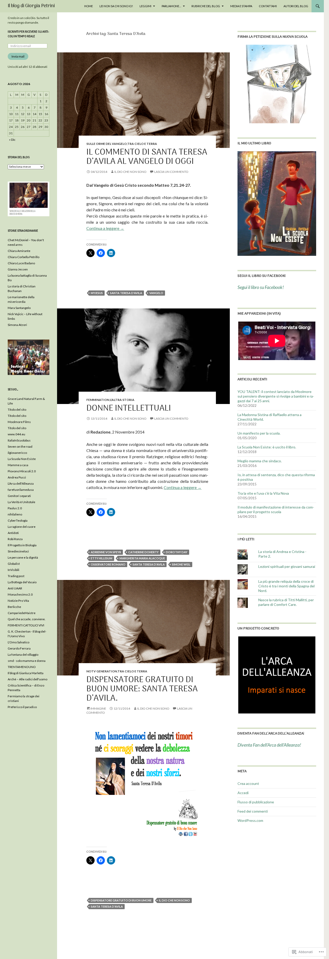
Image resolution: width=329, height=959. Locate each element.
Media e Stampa (241, 6)
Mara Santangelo (19, 308)
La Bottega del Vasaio (22, 582)
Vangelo (156, 293)
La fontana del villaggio (23, 654)
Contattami (268, 6)
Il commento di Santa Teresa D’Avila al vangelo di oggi (146, 157)
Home (88, 6)
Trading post (16, 576)
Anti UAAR (15, 588)
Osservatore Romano (108, 564)
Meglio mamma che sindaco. (259, 461)
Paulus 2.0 (15, 508)
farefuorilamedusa (21, 490)
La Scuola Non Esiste (22, 459)
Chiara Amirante (19, 251)
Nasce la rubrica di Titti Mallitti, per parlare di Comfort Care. (286, 602)
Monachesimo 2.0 (20, 594)
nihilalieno (15, 514)
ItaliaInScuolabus (19, 440)
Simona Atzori (17, 325)
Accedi (243, 793)
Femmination (97, 400)
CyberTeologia (18, 520)
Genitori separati (19, 496)
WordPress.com (250, 820)
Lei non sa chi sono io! (116, 6)
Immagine (98, 708)
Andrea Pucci (17, 477)
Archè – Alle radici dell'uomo (27, 679)
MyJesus (97, 293)
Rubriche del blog (205, 6)
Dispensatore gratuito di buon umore (121, 900)
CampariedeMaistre (21, 613)
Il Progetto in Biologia (22, 545)
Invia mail (18, 56)
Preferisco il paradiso (22, 707)
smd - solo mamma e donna (26, 661)
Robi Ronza (15, 539)
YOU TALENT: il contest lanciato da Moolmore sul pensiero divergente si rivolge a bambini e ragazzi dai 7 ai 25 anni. (275, 396)
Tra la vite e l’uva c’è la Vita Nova (263, 493)
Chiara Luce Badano (21, 263)
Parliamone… (171, 6)
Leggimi (145, 6)
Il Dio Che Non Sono (130, 172)
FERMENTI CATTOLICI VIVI (26, 625)
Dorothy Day (176, 552)
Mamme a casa (18, 465)
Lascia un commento (171, 172)
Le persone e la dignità (23, 557)
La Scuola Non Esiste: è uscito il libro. (266, 447)
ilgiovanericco (17, 453)
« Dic (12, 140)
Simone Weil (181, 564)
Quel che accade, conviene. (26, 619)
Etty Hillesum (101, 558)
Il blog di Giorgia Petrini (31, 6)
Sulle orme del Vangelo (106, 144)
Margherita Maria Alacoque (142, 558)
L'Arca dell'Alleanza (21, 483)
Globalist (14, 564)
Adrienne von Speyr (106, 552)
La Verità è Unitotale (21, 502)
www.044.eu (16, 434)
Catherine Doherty (143, 552)
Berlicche (14, 607)
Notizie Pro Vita (18, 601)
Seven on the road (20, 446)
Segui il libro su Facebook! (261, 276)
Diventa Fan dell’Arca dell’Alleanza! (270, 734)
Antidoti (13, 533)
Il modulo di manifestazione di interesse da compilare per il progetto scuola (275, 509)
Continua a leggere (105, 228)
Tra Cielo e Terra (142, 144)
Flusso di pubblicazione (255, 802)
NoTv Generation (101, 671)
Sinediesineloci (18, 551)
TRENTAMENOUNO (22, 667)
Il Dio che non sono (174, 900)
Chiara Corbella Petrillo (23, 257)
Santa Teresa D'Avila (126, 293)
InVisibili (13, 570)
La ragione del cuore (21, 527)
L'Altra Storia (122, 400)
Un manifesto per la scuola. (258, 433)
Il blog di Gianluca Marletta (25, 673)
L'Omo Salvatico (18, 642)
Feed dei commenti (252, 811)
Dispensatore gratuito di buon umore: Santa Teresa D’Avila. (142, 689)
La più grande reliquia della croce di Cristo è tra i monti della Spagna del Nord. (286, 586)
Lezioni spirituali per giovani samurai (286, 566)
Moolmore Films (19, 422)
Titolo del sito (17, 409)
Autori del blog (296, 6)
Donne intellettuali (128, 408)
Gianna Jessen (18, 269)
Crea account (248, 783)
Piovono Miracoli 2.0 (22, 471)
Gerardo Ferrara (19, 648)
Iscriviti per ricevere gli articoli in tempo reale (28, 34)
